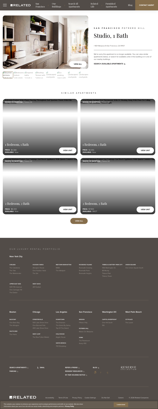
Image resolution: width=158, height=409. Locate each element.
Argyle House (60, 337)
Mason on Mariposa (86, 332)
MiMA (58, 268)
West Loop (36, 334)
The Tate (12, 271)
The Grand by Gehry (63, 325)
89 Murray (105, 271)
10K (103, 325)
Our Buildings (56, 5)
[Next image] (84, 42)
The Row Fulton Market (41, 337)
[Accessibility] (95, 372)
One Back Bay (14, 323)
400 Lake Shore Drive (40, 328)
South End (13, 331)
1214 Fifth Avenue (15, 287)
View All (78, 64)
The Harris (13, 334)
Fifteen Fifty (83, 323)
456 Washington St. (109, 268)
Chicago (36, 312)
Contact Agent (146, 5)
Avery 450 (82, 343)
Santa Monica (61, 343)
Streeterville (38, 319)
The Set (35, 273)
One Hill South (107, 323)
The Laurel (129, 323)
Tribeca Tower (107, 276)
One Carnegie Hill (15, 290)
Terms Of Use (63, 398)
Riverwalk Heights (85, 273)
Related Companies (142, 398)
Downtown (60, 319)
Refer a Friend (71, 368)
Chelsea (12, 264)
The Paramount (84, 341)
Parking (12, 371)
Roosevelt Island (85, 264)
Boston (12, 312)
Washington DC (109, 312)
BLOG (95, 368)
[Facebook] (101, 372)
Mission (82, 319)
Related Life (94, 5)
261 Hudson (37, 287)
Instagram (108, 372)
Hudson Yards (38, 264)
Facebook (101, 372)
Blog (130, 5)
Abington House (38, 268)
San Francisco (40, 5)
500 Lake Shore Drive (40, 323)
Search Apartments (17, 368)
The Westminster (15, 273)
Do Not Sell (106, 398)
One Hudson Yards (39, 271)
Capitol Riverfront (109, 319)
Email (42, 368)
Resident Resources (73, 371)
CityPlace (129, 319)
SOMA (81, 337)
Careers (121, 398)
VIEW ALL (79, 221)
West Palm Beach (133, 312)
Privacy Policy (77, 398)
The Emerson (60, 323)
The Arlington (14, 325)
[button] (8, 75)
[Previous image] (7, 42)
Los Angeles (61, 312)
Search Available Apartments (108, 64)
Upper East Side (15, 284)
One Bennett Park (39, 325)
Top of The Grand (62, 328)
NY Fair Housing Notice (75, 375)
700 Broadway (61, 346)
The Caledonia (14, 268)
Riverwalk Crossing (85, 268)
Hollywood (60, 334)
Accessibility (95, 372)
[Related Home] (21, 5)
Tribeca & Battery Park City (112, 264)
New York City (15, 256)
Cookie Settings (90, 398)
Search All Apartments (74, 5)
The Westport (60, 271)
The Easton (13, 293)
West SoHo (37, 284)
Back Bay (12, 319)
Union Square (130, 264)
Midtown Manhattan (63, 264)
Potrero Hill (83, 328)
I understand (121, 405)
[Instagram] (108, 372)
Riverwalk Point (84, 271)
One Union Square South (134, 268)
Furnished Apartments (111, 5)
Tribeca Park (106, 273)
